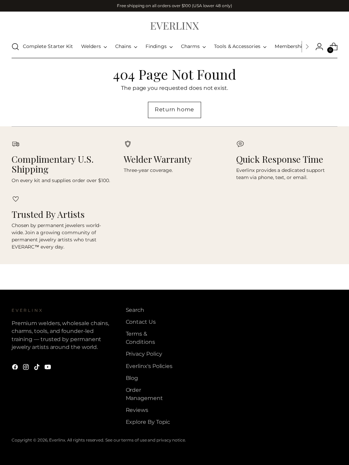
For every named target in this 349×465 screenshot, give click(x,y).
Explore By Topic (148, 422)
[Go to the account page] (319, 46)
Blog (132, 378)
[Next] (307, 46)
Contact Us (141, 322)
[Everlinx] (174, 25)
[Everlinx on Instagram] (26, 368)
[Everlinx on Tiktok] (37, 368)
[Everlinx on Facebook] (16, 368)
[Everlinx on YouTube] (48, 368)
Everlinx (57, 440)
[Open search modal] (15, 46)
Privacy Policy (144, 354)
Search (135, 310)
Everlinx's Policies (149, 366)
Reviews (137, 410)
